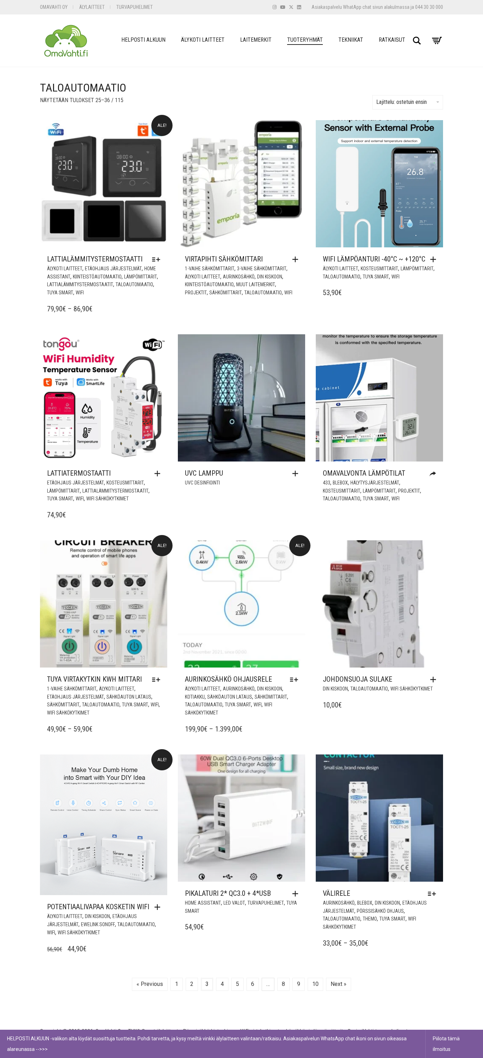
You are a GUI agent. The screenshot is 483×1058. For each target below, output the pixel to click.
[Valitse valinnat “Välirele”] (434, 894)
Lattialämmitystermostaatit (80, 284)
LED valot (234, 903)
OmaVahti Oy (54, 7)
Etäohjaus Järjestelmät (113, 268)
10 (315, 984)
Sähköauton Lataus (128, 697)
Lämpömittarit (140, 277)
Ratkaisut (392, 39)
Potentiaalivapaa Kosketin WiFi (98, 907)
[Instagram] (275, 7)
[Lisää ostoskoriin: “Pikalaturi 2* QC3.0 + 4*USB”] (297, 894)
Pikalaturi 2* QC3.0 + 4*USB (228, 893)
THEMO (370, 919)
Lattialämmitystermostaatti (94, 259)
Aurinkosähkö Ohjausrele (228, 679)
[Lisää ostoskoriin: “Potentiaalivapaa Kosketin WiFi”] (159, 907)
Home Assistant (203, 903)
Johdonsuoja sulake (357, 679)
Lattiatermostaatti (79, 473)
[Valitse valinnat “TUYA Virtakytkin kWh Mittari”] (158, 679)
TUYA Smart (60, 292)
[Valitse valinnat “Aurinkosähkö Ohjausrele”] (296, 679)
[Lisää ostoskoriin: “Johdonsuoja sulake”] (435, 679)
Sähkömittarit (225, 292)
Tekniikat (350, 39)
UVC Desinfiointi (202, 483)
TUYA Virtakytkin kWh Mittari (94, 679)
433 (326, 483)
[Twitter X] (291, 7)
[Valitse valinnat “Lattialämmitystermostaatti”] (158, 259)
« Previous (149, 984)
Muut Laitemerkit (255, 284)
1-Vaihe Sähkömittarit (209, 268)
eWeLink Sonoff (98, 924)
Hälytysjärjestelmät (374, 483)
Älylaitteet (92, 7)
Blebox (340, 483)
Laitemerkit (256, 39)
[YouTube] (282, 7)
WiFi (80, 292)
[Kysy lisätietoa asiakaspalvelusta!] (435, 474)
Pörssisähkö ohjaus (380, 911)
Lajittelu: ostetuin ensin (401, 102)
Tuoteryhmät (305, 39)
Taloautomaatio (134, 284)
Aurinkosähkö (239, 277)
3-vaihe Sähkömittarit (261, 268)
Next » (339, 984)
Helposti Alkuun (143, 39)
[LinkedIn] (299, 7)
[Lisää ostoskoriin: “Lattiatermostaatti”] (159, 473)
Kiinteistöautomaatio (97, 277)
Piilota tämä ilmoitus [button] (446, 1044)
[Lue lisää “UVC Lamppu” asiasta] (297, 473)
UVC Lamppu (204, 473)
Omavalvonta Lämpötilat (364, 473)
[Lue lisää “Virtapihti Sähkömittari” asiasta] (297, 259)
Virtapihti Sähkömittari (224, 259)
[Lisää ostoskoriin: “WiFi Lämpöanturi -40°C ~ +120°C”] (435, 259)
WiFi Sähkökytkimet (107, 498)
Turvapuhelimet (134, 7)
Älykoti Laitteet (203, 39)
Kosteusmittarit (379, 268)
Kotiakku (195, 697)
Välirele (336, 893)
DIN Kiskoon (269, 277)
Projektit (196, 292)
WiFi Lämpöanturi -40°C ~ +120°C (374, 259)
